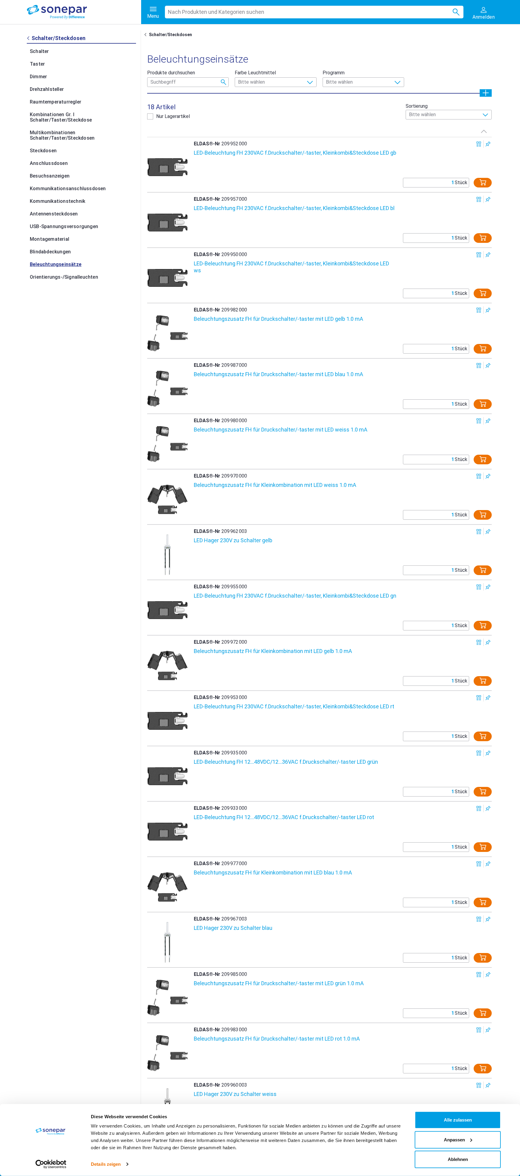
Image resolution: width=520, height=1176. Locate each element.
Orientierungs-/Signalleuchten (64, 277)
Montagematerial (49, 239)
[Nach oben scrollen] (484, 131)
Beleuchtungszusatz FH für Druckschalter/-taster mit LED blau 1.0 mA (278, 374)
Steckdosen (43, 150)
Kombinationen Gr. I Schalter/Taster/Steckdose (61, 117)
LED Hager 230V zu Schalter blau (233, 928)
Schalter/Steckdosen (170, 34)
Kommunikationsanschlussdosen (68, 188)
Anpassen (454, 1139)
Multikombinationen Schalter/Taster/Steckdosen (62, 135)
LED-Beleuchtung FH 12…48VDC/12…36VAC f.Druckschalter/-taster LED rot (284, 817)
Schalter (39, 51)
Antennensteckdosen (54, 214)
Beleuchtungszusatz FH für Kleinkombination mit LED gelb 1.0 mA (273, 651)
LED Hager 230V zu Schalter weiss (235, 1094)
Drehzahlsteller (47, 89)
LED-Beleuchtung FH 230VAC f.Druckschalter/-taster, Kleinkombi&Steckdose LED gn (295, 596)
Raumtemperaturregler (55, 102)
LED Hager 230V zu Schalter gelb (233, 540)
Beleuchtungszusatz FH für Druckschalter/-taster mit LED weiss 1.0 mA (280, 429)
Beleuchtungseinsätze (56, 264)
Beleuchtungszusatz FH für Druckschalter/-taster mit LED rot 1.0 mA (277, 1038)
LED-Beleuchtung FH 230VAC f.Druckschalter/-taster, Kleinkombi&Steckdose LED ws (291, 267)
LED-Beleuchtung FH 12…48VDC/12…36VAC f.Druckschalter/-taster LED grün (286, 762)
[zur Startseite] (84, 12)
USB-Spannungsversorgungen (64, 226)
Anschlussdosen (49, 163)
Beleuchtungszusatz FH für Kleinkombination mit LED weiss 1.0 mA (275, 485)
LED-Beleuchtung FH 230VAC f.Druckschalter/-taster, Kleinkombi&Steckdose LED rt (294, 706)
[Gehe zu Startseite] (146, 34)
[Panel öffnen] (486, 93)
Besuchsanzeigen (50, 176)
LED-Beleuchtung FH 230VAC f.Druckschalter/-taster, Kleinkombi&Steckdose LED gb (295, 153)
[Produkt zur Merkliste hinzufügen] (488, 144)
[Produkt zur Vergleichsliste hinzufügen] (479, 144)
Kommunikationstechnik (57, 201)
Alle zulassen (458, 1119)
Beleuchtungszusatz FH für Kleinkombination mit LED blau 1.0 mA (273, 872)
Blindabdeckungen (50, 252)
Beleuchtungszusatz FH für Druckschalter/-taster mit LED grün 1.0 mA (279, 983)
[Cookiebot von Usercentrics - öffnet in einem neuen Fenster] (51, 1164)
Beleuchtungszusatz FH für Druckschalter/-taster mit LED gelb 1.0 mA (278, 319)
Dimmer (38, 76)
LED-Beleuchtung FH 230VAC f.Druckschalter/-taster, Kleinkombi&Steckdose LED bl (294, 208)
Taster (37, 64)
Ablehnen (458, 1159)
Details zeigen (106, 1164)
